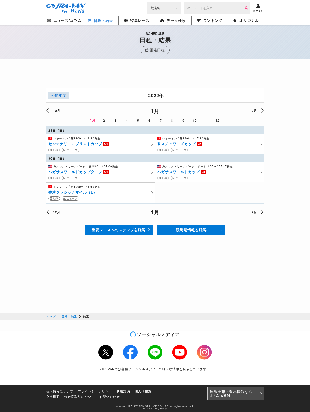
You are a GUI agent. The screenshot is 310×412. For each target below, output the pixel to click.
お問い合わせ (109, 396)
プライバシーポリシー (95, 391)
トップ (51, 316)
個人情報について (59, 391)
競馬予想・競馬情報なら (231, 394)
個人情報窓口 (145, 391)
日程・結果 (69, 316)
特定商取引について (79, 396)
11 (206, 120)
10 (195, 120)
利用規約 (123, 391)
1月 (93, 120)
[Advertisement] (155, 78)
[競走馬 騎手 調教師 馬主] (164, 7)
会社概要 (53, 396)
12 (217, 120)
